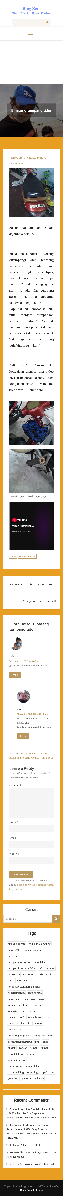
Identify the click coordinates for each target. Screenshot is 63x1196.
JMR (11, 656)
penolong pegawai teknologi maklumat (30, 1035)
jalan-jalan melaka (34, 998)
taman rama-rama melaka (23, 1066)
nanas (38, 1023)
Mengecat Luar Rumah (38, 601)
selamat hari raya (18, 1060)
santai (30, 1053)
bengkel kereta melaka (21, 968)
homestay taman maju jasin (24, 986)
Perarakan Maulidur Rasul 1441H (31, 584)
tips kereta (48, 1072)
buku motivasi (47, 968)
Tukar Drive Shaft (30, 1145)
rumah (44, 1047)
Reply (15, 674)
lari (24, 1011)
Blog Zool (31, 8)
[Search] (47, 22)
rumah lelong (15, 1053)
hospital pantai (16, 992)
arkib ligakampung (40, 943)
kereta (27, 1004)
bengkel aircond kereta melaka (26, 962)
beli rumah (14, 956)
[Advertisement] (31, 61)
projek (12, 1047)
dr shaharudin (45, 974)
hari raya (21, 980)
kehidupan (14, 1004)
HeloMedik (16, 1152)
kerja (38, 1004)
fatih (10, 980)
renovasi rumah (28, 1047)
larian (33, 1011)
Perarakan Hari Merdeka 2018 (37, 1164)
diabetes (28, 974)
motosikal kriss (27, 556)
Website (14, 853)
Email (13, 837)
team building (16, 1072)
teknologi (32, 1072)
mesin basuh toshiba (20, 1023)
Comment (16, 785)
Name (13, 821)
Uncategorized (36, 157)
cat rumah (14, 974)
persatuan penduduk (20, 1041)
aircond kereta (17, 943)
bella (13, 1145)
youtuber (13, 1078)
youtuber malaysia (33, 1078)
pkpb (45, 1041)
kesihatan (13, 1011)
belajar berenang (34, 949)
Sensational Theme (31, 1189)
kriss (13, 556)
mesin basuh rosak (38, 1017)
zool (19, 708)
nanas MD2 (14, 1029)
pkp (37, 1041)
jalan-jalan (14, 998)
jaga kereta (35, 992)
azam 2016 (14, 949)
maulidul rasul (16, 1017)
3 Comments (16, 163)
